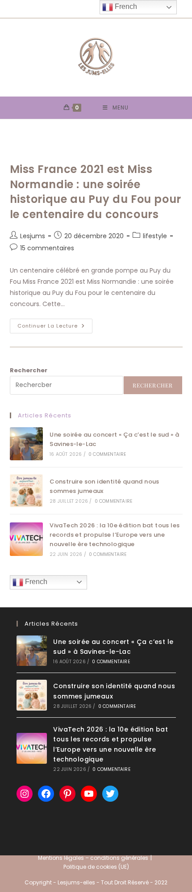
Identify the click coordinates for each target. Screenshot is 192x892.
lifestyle (155, 235)
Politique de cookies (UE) (96, 867)
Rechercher (28, 370)
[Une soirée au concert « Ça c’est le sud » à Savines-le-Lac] (26, 443)
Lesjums (32, 235)
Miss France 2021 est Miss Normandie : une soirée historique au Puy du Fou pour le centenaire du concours (95, 192)
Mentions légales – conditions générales (93, 858)
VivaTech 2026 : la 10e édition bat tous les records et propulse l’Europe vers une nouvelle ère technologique (114, 534)
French (35, 581)
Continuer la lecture (54, 327)
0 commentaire (107, 454)
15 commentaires (47, 248)
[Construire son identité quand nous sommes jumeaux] (26, 490)
